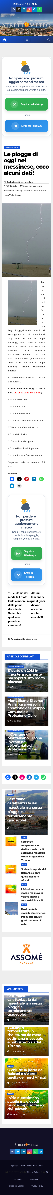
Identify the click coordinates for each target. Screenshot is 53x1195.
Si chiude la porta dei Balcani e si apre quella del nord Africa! (26, 1074)
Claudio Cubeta (33, 1172)
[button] (48, 39)
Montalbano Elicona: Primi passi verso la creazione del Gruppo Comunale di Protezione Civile (26, 708)
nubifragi (19, 190)
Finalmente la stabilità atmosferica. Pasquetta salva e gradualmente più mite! (33, 917)
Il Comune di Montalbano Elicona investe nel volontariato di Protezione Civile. (25, 741)
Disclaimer (33, 1180)
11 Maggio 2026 (18, 1051)
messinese (9, 190)
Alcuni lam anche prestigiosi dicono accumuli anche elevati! (38, 605)
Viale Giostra (15, 195)
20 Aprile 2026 (17, 1114)
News (10, 795)
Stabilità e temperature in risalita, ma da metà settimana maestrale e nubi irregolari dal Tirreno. (25, 1036)
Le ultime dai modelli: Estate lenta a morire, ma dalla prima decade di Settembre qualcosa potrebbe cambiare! (19, 609)
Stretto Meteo (37, 1166)
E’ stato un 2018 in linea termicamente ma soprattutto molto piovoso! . (26, 676)
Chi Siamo (17, 1180)
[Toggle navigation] (27, 40)
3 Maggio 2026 (17, 1083)
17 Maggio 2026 (18, 828)
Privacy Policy (37, 1186)
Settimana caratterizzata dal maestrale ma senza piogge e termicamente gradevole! (24, 809)
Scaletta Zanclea (32, 190)
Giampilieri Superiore (32, 186)
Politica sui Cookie (16, 1186)
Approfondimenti (12, 147)
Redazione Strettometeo (20, 182)
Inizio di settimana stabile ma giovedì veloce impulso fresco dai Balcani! (26, 1103)
